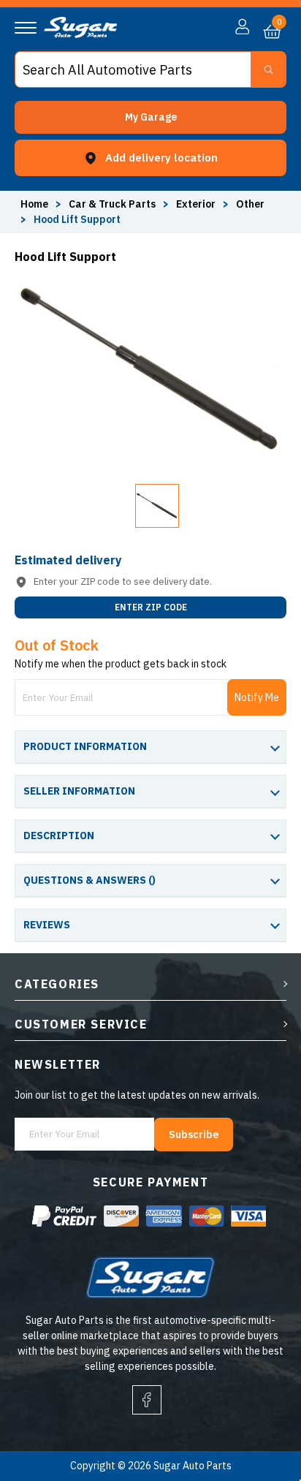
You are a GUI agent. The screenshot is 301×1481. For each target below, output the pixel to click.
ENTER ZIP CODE (151, 607)
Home (34, 204)
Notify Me (257, 697)
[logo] (80, 34)
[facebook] (146, 1399)
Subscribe (193, 1134)
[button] (150, 117)
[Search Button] (268, 69)
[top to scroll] (258, 1409)
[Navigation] (26, 28)
